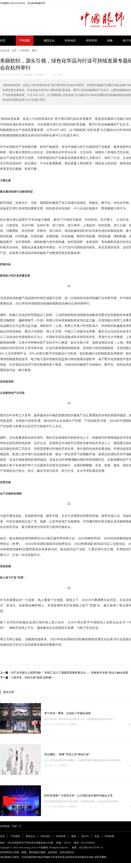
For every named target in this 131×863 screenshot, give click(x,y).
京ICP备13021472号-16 (91, 847)
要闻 (34, 50)
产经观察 (24, 40)
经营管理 (91, 40)
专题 (96, 836)
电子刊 (127, 40)
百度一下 (16, 826)
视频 (110, 40)
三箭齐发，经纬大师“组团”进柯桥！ (32, 677)
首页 (2, 40)
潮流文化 (49, 40)
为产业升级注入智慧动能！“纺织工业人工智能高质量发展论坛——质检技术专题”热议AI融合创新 (69, 672)
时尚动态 (70, 40)
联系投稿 (109, 836)
